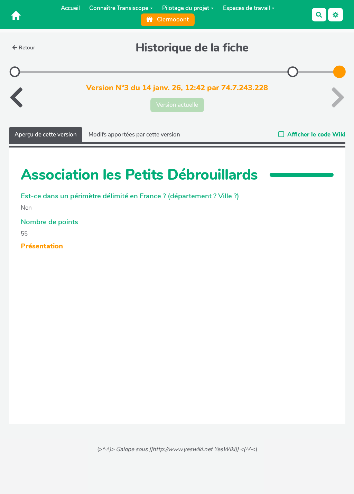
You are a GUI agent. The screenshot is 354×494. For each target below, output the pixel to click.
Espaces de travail (246, 8)
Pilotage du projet (185, 8)
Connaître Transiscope (118, 8)
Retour (27, 47)
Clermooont (172, 19)
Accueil (70, 8)
